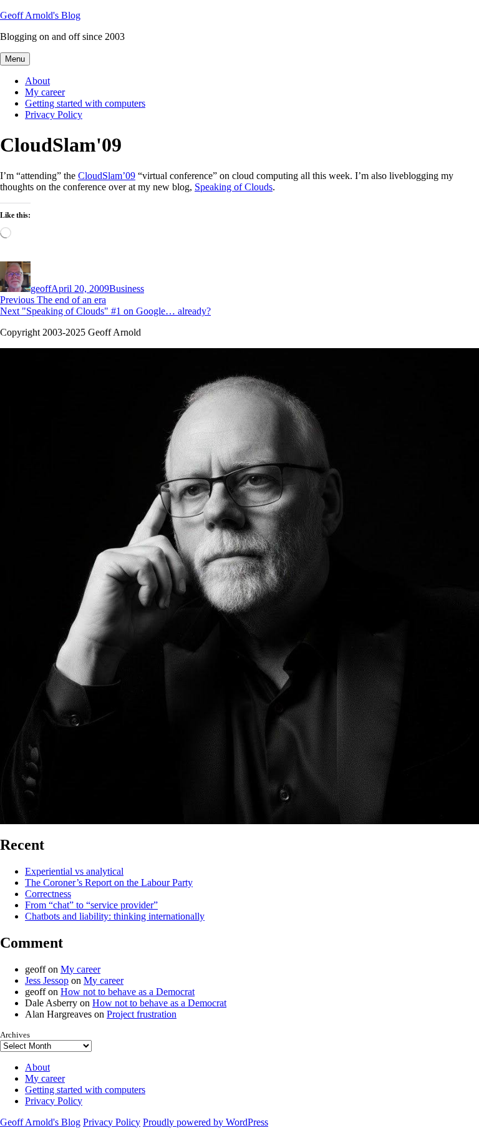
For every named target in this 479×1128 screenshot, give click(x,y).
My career (45, 92)
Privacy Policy (53, 114)
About (37, 80)
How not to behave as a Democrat (127, 991)
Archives (15, 1034)
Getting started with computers (85, 103)
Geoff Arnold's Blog (40, 15)
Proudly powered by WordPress (205, 1122)
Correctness (48, 893)
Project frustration (142, 1014)
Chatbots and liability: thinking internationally (115, 916)
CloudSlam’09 (106, 175)
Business (126, 288)
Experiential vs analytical (74, 871)
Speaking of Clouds (234, 187)
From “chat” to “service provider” (91, 905)
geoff (41, 288)
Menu (15, 59)
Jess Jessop (47, 980)
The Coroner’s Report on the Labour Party (109, 882)
